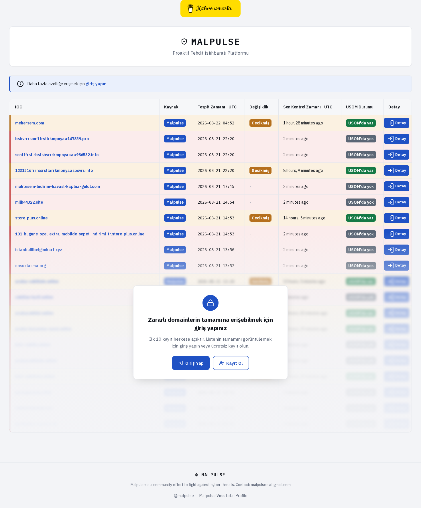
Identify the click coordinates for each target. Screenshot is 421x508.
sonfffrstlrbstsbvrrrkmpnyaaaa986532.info (57, 154)
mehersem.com (29, 123)
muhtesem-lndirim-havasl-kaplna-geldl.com (57, 186)
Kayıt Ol (234, 363)
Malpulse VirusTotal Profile (223, 495)
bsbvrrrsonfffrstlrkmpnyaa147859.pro (52, 138)
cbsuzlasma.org (30, 265)
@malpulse (184, 495)
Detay (400, 122)
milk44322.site (29, 202)
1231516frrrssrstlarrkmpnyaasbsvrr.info (54, 170)
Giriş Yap (194, 363)
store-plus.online (31, 218)
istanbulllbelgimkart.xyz (38, 249)
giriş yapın (96, 83)
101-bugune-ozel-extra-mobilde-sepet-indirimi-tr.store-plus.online (79, 234)
